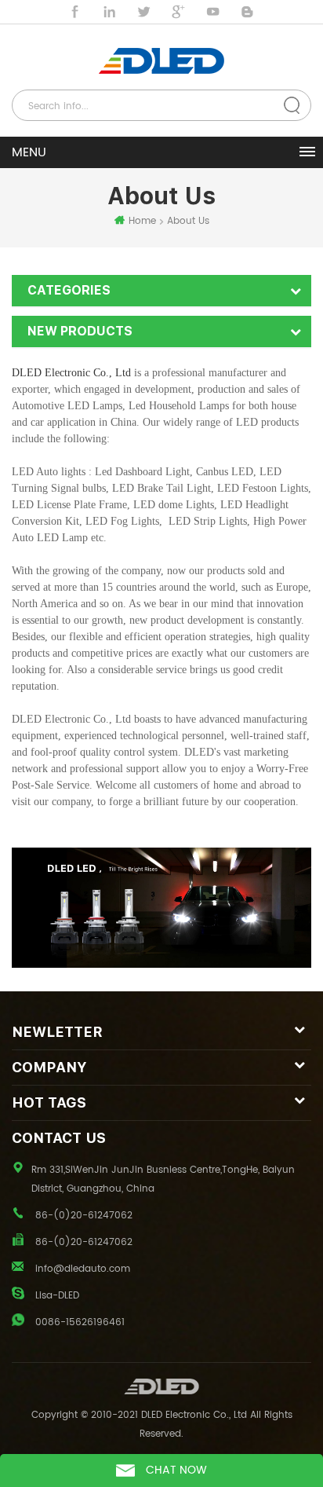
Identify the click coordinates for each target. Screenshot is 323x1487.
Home (142, 221)
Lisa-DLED (57, 1295)
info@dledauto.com (82, 1269)
